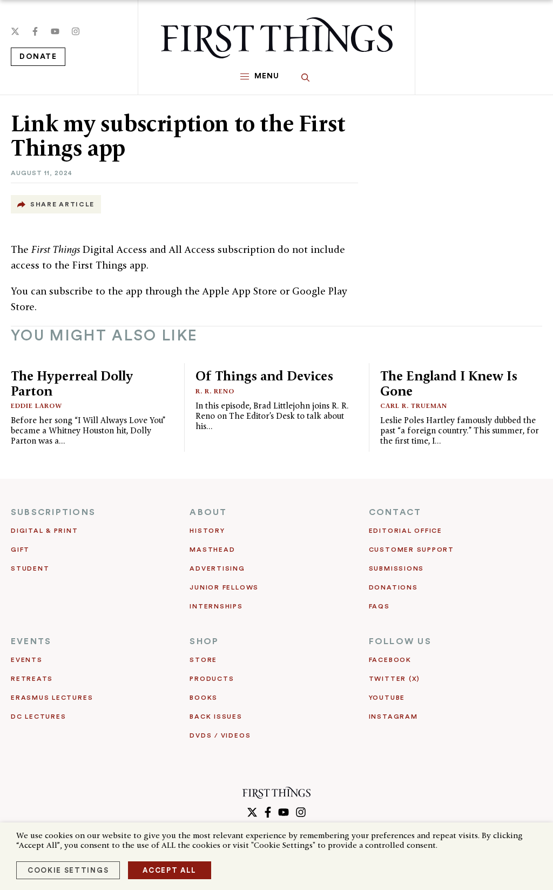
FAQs (379, 606)
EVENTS (31, 641)
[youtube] (55, 31)
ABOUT (208, 512)
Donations (393, 587)
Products (212, 678)
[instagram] (75, 31)
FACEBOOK (390, 660)
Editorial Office (405, 530)
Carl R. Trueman (413, 405)
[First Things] (277, 37)
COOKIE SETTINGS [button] (68, 870)
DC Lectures (38, 716)
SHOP (204, 641)
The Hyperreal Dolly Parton (72, 383)
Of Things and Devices (264, 375)
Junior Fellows (224, 587)
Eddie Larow (36, 405)
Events (27, 660)
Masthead (212, 549)
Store (203, 660)
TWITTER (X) (394, 678)
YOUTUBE (387, 697)
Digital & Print (44, 530)
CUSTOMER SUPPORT (411, 549)
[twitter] (15, 31)
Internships (216, 606)
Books (204, 697)
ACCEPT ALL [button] (170, 870)
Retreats (32, 678)
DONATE (38, 57)
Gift (20, 549)
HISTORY (207, 530)
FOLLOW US (400, 641)
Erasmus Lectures (52, 697)
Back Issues (216, 716)
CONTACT (395, 512)
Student (30, 568)
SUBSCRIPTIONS (53, 512)
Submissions (396, 568)
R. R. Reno (214, 391)
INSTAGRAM (393, 716)
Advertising (217, 568)
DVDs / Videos (220, 735)
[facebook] (35, 31)
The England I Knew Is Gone (448, 383)
